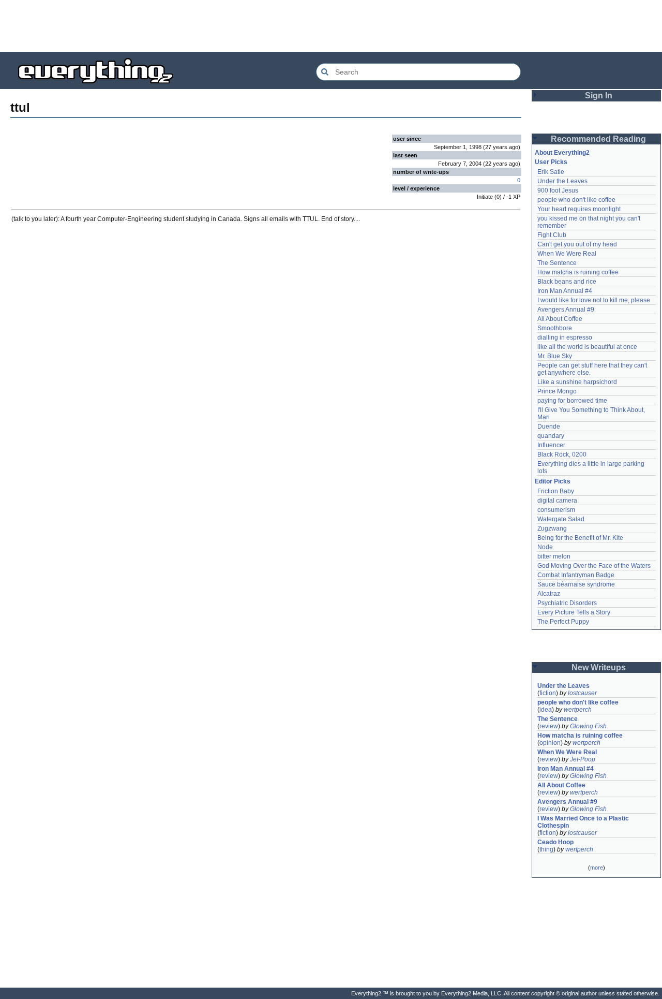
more (596, 867)
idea (545, 709)
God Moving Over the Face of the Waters (594, 565)
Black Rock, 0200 (561, 454)
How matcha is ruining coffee (578, 272)
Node (545, 547)
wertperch (578, 709)
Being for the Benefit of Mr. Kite (580, 537)
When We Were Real (566, 253)
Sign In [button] (598, 95)
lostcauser (582, 693)
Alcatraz (548, 593)
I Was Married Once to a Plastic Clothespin (583, 822)
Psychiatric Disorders (567, 603)
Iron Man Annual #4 (564, 291)
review (548, 726)
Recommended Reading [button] (598, 139)
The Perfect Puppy (563, 621)
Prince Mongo (557, 391)
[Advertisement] (331, 26)
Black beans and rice (566, 281)
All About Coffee (559, 318)
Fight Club (551, 235)
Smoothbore (554, 328)
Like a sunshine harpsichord (577, 382)
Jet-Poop (582, 759)
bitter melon (553, 556)
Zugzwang (552, 528)
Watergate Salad (560, 519)
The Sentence (557, 263)
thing (546, 849)
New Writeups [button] (598, 667)
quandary (550, 435)
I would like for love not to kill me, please (593, 300)
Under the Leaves (562, 181)
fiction (547, 693)
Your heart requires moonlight (579, 209)
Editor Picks (552, 481)
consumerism (556, 509)
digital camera (557, 500)
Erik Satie (550, 171)
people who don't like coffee (576, 199)
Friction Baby (555, 491)
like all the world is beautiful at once (587, 346)
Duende (548, 426)
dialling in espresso (564, 337)
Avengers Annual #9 (565, 309)
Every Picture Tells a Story (573, 612)
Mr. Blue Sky (554, 356)
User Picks (551, 162)
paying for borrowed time (572, 400)
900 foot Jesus (557, 190)
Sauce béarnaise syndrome (576, 584)
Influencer (551, 445)
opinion (550, 742)
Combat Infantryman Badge (575, 575)
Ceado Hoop (555, 842)
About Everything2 (562, 152)
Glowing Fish (588, 726)
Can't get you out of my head (577, 244)
